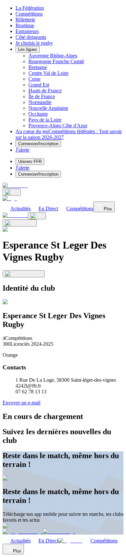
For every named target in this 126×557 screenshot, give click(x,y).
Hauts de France (45, 90)
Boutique (25, 25)
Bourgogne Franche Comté (56, 61)
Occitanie (38, 114)
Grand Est (38, 84)
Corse (34, 79)
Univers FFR (30, 161)
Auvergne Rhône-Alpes (52, 55)
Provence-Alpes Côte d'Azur (57, 125)
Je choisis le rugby (34, 43)
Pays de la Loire (44, 119)
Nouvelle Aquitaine (48, 108)
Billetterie (25, 19)
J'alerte (22, 167)
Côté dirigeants (31, 37)
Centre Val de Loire (48, 73)
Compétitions (29, 14)
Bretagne (37, 67)
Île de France (41, 96)
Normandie (39, 102)
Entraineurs (27, 31)
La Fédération (30, 8)
